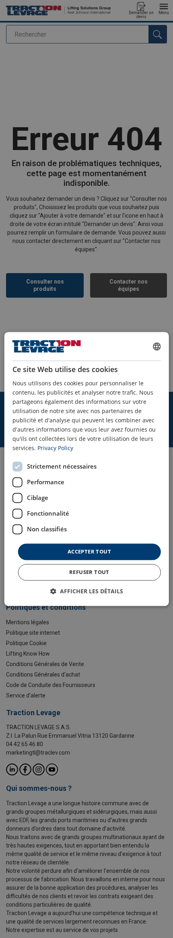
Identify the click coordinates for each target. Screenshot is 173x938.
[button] (86, 591)
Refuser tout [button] (89, 572)
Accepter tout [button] (89, 551)
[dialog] (86, 469)
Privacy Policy (55, 448)
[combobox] (156, 346)
